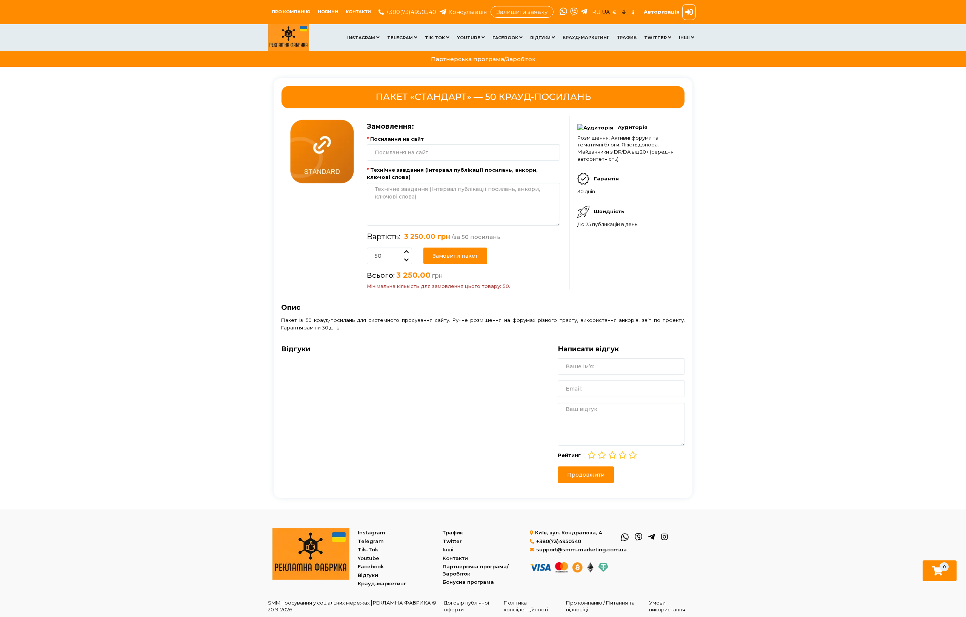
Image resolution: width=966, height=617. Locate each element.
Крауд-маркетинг (586, 37)
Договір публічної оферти (466, 606)
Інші (685, 37)
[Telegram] (583, 12)
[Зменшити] (406, 260)
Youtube (469, 37)
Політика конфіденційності (526, 606)
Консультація (467, 11)
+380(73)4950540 (411, 11)
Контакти (358, 11)
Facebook (505, 37)
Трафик (627, 37)
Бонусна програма (468, 582)
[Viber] (573, 12)
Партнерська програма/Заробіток (483, 59)
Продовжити (586, 474)
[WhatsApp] (562, 12)
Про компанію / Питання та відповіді (600, 606)
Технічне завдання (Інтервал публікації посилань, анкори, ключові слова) (452, 173)
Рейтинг (569, 455)
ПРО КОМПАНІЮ (291, 11)
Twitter (656, 37)
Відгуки (541, 37)
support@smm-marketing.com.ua (581, 549)
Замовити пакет (455, 255)
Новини (328, 11)
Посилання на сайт (397, 139)
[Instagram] (664, 536)
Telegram (400, 37)
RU (597, 12)
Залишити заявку (522, 11)
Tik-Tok (435, 37)
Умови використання (667, 606)
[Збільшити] (406, 252)
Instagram (361, 37)
